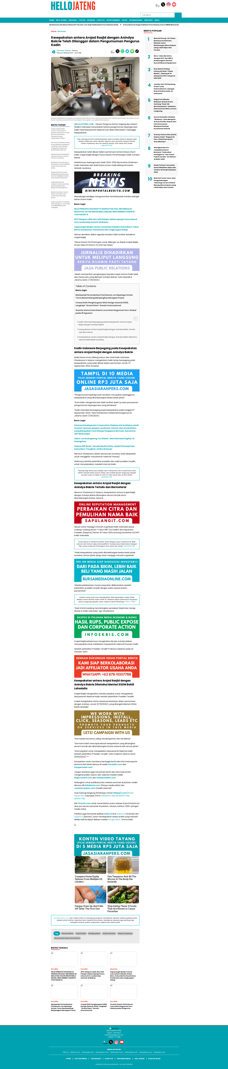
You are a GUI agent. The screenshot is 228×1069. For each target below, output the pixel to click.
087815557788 (122, 795)
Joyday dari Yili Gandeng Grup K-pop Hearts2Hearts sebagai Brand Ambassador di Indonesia (164, 89)
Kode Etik (109, 1058)
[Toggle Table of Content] (134, 318)
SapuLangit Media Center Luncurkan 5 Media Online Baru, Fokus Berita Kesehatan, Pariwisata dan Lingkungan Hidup (106, 228)
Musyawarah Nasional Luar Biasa (67, 938)
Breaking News (94, 933)
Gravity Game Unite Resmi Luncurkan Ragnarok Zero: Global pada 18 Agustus (106, 311)
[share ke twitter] (118, 52)
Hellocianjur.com (131, 1052)
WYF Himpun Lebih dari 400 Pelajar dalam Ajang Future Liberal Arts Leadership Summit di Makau (105, 221)
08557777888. (130, 602)
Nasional (73, 20)
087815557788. (106, 477)
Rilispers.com (120, 793)
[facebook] (158, 6)
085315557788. (106, 145)
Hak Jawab (139, 1058)
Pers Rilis (148, 20)
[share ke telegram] (127, 52)
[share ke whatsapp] (123, 52)
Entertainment (113, 20)
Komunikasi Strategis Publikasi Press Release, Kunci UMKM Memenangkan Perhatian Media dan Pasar (160, 25)
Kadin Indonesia (109, 933)
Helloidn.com (75, 1052)
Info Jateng (61, 20)
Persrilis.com (84, 803)
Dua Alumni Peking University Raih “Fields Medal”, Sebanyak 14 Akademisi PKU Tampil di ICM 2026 (164, 73)
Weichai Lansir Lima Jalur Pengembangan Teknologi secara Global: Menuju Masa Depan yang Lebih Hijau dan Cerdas (165, 182)
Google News (114, 819)
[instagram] (168, 6)
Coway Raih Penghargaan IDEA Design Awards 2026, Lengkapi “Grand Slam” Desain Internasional (102, 304)
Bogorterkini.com (83, 777)
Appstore (78, 816)
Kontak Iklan (154, 1058)
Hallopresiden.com (106, 777)
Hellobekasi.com (116, 1052)
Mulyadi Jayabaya (125, 933)
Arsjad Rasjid (81, 933)
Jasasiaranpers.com (84, 788)
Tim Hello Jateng (63, 51)
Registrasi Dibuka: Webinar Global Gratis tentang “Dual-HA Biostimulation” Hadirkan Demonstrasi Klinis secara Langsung (165, 105)
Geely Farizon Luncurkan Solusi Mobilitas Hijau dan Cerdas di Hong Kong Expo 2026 (165, 168)
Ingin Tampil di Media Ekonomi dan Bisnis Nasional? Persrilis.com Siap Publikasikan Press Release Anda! (72, 25)
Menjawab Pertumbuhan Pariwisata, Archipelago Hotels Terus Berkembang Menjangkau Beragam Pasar (104, 296)
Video (156, 20)
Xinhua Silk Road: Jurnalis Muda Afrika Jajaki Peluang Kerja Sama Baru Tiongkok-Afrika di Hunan (104, 447)
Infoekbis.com (115, 764)
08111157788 (79, 798)
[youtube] (174, 6)
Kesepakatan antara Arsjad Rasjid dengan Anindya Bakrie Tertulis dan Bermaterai (107, 330)
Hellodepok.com (102, 1052)
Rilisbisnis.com (92, 785)
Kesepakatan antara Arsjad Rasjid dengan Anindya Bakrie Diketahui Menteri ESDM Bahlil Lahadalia (108, 338)
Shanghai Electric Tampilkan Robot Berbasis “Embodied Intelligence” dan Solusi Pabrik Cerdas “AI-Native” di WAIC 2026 (165, 153)
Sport (124, 20)
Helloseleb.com (88, 1052)
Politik (82, 20)
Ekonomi (91, 20)
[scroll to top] (219, 1065)
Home (51, 20)
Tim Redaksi (96, 1058)
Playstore (120, 813)
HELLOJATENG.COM (83, 124)
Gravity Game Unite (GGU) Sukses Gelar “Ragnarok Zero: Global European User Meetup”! (165, 138)
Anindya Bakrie (67, 933)
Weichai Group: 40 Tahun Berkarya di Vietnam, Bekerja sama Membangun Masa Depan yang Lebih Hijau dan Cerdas (165, 44)
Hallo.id (108, 813)
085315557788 (108, 795)
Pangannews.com (83, 767)
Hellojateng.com (145, 1052)
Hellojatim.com (159, 1052)
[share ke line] (132, 52)
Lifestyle (101, 20)
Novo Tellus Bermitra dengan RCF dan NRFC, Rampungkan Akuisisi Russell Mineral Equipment (165, 59)
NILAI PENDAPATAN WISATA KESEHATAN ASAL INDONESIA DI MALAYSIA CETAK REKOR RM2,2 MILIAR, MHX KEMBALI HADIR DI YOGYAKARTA (104, 211)
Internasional (135, 20)
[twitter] (163, 6)
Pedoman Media (124, 1058)
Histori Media (81, 1058)
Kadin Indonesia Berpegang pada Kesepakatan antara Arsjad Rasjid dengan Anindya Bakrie (105, 323)
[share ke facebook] (113, 52)
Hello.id (66, 1052)
